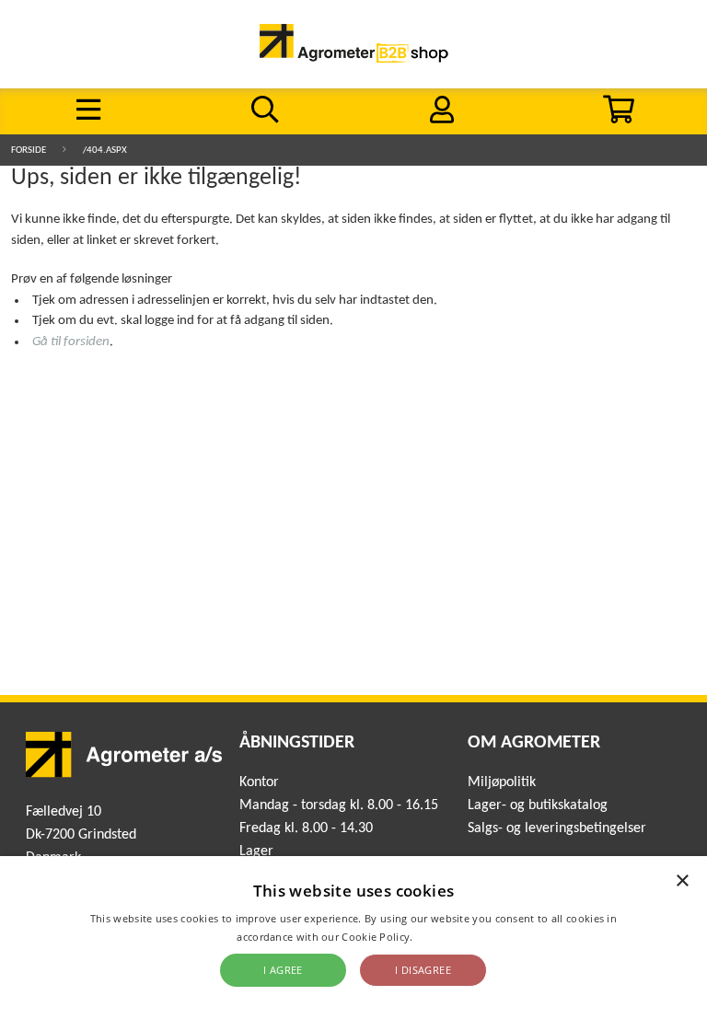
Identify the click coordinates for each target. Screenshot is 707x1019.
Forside (28, 150)
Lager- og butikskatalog (538, 805)
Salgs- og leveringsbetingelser (557, 828)
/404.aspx (105, 150)
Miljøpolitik (502, 782)
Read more (443, 937)
